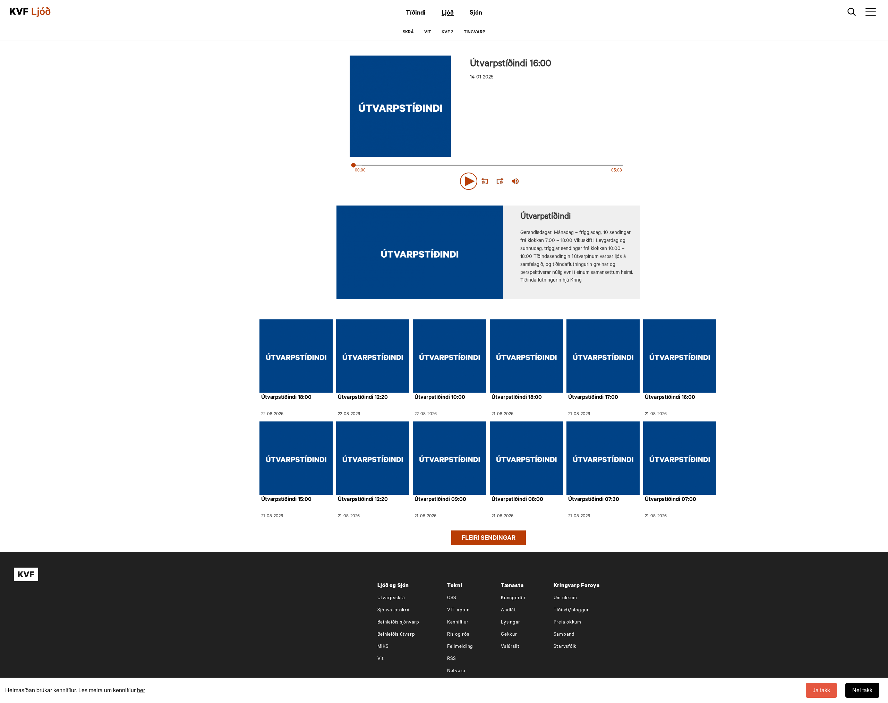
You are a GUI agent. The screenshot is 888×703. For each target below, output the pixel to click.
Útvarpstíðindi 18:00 (286, 398)
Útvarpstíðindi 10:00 (440, 398)
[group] (515, 181)
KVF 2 (447, 32)
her (141, 690)
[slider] (547, 181)
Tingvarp (474, 32)
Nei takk (862, 690)
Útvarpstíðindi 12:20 (363, 398)
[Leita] (852, 12)
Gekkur (509, 634)
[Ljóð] (46, 12)
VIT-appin (458, 610)
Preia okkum (567, 622)
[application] (488, 179)
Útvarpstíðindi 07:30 (593, 500)
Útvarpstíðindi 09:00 (440, 500)
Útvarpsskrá (391, 598)
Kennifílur (458, 622)
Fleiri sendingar (488, 538)
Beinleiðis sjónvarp (398, 622)
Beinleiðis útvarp (396, 634)
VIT (427, 32)
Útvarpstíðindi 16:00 (670, 398)
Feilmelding (460, 647)
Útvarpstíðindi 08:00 (517, 500)
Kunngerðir (513, 598)
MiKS (383, 647)
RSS (451, 659)
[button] (468, 181)
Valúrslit (510, 647)
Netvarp (456, 671)
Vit (380, 659)
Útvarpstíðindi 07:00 (670, 500)
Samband (564, 634)
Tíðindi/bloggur (571, 610)
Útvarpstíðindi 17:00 (593, 398)
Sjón (476, 13)
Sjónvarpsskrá (393, 610)
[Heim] (19, 12)
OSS (451, 598)
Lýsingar (510, 622)
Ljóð (448, 13)
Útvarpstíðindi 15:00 (286, 500)
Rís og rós (458, 634)
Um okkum (565, 598)
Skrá (408, 32)
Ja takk (821, 690)
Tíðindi (416, 13)
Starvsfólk (565, 647)
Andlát (508, 610)
